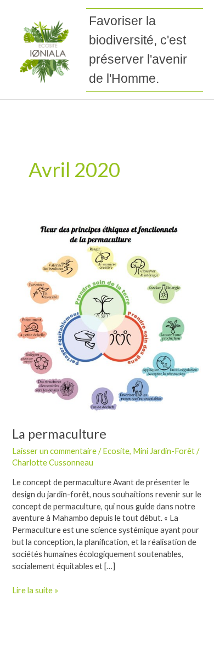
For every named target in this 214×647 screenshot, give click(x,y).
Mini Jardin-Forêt (164, 451)
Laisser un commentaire (54, 451)
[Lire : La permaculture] (106, 316)
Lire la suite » (35, 589)
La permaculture (59, 433)
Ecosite (116, 451)
